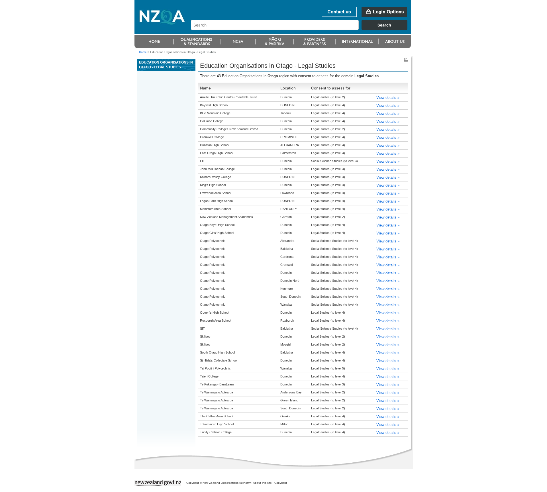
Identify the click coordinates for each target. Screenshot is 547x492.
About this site (262, 482)
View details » (387, 97)
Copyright (280, 482)
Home (143, 52)
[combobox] (302, 28)
